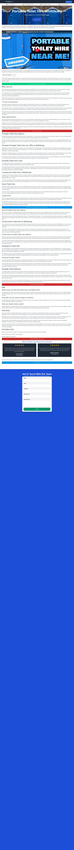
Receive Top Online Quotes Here (37, 284)
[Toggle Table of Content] (13, 75)
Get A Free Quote (37, 362)
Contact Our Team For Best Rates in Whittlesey (37, 207)
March (10, 336)
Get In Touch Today (37, 130)
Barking (13, 336)
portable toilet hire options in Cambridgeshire (37, 104)
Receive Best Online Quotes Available (37, 83)
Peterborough (5, 336)
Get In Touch (68, 1)
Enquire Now (37, 366)
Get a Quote (37, 19)
